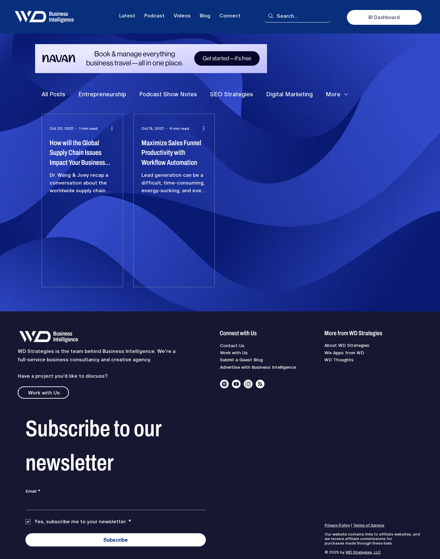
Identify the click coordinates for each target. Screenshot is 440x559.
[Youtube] (236, 384)
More (333, 94)
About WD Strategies (346, 345)
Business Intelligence (61, 17)
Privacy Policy (337, 525)
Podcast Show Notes (168, 94)
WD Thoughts (339, 359)
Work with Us (234, 352)
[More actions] (114, 128)
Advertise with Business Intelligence (258, 367)
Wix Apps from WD (344, 352)
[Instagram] (248, 384)
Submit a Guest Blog (241, 359)
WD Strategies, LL (362, 552)
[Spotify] (224, 384)
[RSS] (260, 384)
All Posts (53, 94)
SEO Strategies (231, 94)
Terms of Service (368, 525)
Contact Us (232, 345)
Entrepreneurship (102, 94)
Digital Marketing (289, 94)
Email (32, 491)
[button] (230, 15)
